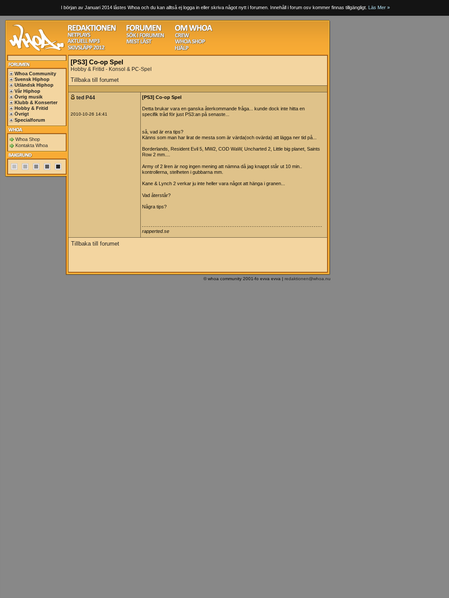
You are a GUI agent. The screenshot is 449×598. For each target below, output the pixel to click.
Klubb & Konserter (35, 102)
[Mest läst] (139, 42)
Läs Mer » (379, 7)
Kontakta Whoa (31, 145)
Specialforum (29, 120)
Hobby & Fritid (31, 108)
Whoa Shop (27, 139)
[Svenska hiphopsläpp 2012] (86, 48)
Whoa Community (35, 73)
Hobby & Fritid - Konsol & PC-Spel (111, 69)
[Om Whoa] (194, 30)
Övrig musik (28, 96)
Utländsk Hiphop (33, 85)
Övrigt (21, 113)
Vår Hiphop (27, 91)
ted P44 (85, 98)
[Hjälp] (182, 49)
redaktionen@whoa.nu (308, 278)
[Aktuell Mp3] (83, 42)
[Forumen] (144, 30)
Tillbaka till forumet (95, 80)
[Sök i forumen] (145, 36)
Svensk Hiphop (32, 79)
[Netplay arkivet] (79, 36)
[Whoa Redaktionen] (92, 30)
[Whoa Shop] (190, 42)
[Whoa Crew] (182, 36)
